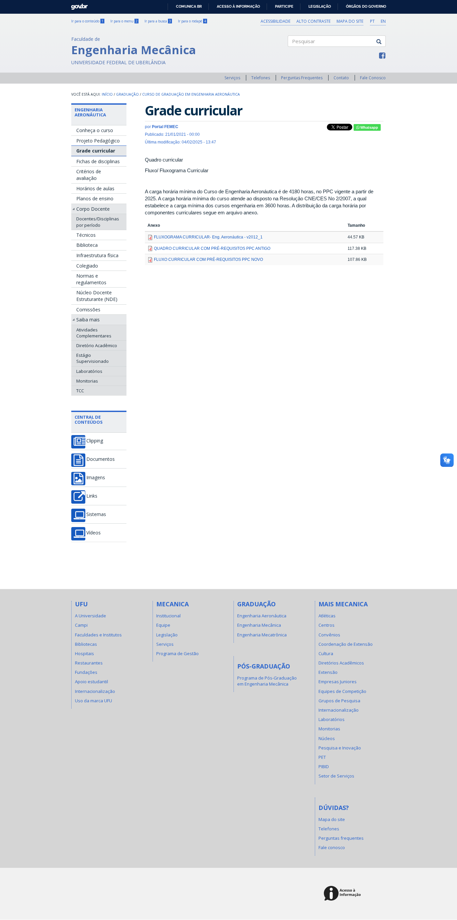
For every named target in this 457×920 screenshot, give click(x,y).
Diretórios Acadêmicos (341, 663)
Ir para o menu (124, 21)
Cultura (325, 653)
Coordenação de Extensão (345, 644)
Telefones (260, 78)
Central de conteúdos (89, 419)
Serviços (232, 78)
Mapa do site (350, 21)
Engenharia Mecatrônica (262, 635)
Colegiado (87, 266)
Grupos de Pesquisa (339, 701)
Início (107, 94)
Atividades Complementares (93, 333)
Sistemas (96, 514)
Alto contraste (313, 21)
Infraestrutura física (97, 255)
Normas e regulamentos (91, 279)
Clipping (94, 440)
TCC (80, 391)
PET (322, 757)
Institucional (168, 616)
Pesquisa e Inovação (339, 748)
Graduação (127, 94)
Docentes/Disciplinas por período (97, 222)
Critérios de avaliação (88, 174)
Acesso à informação (238, 6)
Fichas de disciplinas (98, 161)
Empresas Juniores (337, 682)
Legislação (319, 6)
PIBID (323, 766)
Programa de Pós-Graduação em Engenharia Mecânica (267, 681)
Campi (81, 625)
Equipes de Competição (342, 691)
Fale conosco (331, 847)
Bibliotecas (86, 644)
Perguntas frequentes (341, 838)
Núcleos (326, 738)
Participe (284, 6)
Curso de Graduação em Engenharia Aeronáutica (191, 94)
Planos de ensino (94, 198)
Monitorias (87, 381)
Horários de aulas (95, 188)
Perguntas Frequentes (302, 78)
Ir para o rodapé (192, 21)
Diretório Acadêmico (96, 345)
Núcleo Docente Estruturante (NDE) (96, 295)
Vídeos (93, 532)
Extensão (328, 672)
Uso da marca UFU (93, 701)
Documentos (100, 459)
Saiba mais (88, 319)
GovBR (77, 5)
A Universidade (90, 616)
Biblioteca (87, 245)
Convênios (329, 635)
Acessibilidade (275, 21)
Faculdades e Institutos (98, 635)
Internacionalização (95, 691)
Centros (326, 625)
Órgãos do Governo (366, 6)
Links (91, 496)
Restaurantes (89, 663)
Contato (341, 78)
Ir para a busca (158, 21)
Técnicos (86, 235)
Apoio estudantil (91, 682)
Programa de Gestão (177, 653)
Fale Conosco (373, 78)
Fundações (86, 672)
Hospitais (84, 653)
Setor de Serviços (336, 776)
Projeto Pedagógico (98, 140)
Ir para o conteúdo (87, 21)
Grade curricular (95, 150)
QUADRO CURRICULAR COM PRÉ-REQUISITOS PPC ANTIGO (212, 248)
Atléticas (327, 616)
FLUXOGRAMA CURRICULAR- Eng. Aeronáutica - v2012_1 (208, 237)
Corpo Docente (93, 209)
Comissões (88, 309)
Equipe (163, 625)
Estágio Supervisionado (92, 358)
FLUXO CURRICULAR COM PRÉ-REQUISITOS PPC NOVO (208, 259)
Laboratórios (89, 371)
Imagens (95, 477)
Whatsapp (368, 127)
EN (383, 21)
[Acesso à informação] (343, 894)
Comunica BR (189, 6)
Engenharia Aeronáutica (90, 112)
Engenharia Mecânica (259, 625)
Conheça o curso (94, 130)
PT (372, 21)
